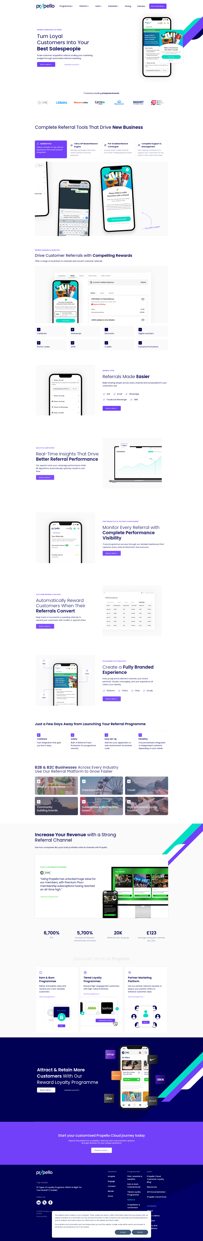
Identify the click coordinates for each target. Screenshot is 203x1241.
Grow (110, 1196)
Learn (97, 6)
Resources (152, 1187)
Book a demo (153, 1215)
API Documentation (156, 1192)
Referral (131, 1199)
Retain (111, 1191)
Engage (111, 1181)
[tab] (51, 149)
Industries (112, 6)
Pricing (128, 6)
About (150, 1210)
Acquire (111, 1176)
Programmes (66, 6)
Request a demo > (102, 1150)
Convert (112, 1186)
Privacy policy (41, 1216)
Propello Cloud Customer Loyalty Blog (155, 1179)
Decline (140, 1232)
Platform (84, 6)
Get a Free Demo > (158, 6)
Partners (141, 6)
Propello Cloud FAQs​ (156, 1197)
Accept (123, 1232)
